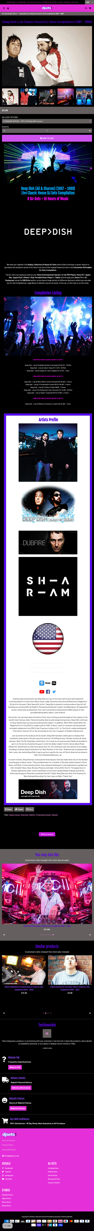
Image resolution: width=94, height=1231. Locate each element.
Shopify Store (7, 1195)
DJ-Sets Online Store (9, 13)
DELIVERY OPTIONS (10, 117)
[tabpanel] (47, 897)
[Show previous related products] (4, 1013)
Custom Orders (54, 1182)
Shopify (57, 1216)
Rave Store (6, 1202)
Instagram (9, 1175)
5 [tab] (50, 934)
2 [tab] (43, 934)
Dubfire (32, 815)
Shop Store (6, 1205)
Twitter (8, 1172)
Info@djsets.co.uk (11, 1156)
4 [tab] (48, 934)
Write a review (47, 834)
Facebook (9, 1168)
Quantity (5, 127)
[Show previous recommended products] (4, 935)
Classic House (14, 815)
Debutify (69, 1216)
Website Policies (18, 1108)
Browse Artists (54, 1179)
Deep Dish (25, 815)
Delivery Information (21, 1088)
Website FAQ (15, 1067)
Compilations (53, 1168)
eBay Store (6, 1198)
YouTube (8, 1179)
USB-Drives (52, 1172)
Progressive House (43, 815)
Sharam (55, 815)
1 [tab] (40, 934)
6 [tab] (53, 934)
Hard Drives (52, 1175)
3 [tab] (45, 934)
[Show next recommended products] (90, 935)
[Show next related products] (90, 1013)
